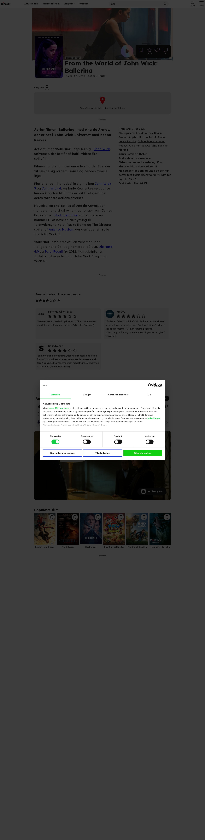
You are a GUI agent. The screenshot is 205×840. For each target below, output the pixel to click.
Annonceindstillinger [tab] (118, 394)
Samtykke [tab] (55, 394)
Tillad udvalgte (102, 453)
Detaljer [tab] (87, 394)
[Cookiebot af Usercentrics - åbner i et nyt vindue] (150, 385)
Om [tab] (149, 394)
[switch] (87, 442)
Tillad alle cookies (142, 453)
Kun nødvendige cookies (62, 453)
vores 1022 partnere (59, 408)
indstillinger (154, 418)
